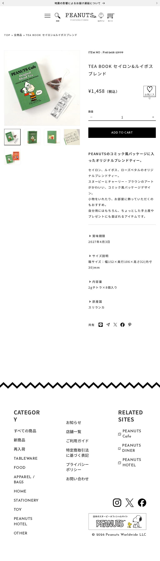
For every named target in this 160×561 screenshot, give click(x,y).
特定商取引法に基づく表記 (77, 453)
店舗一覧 (73, 432)
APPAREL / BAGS (24, 479)
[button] (47, 17)
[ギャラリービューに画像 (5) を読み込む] (12, 157)
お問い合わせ (77, 479)
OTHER (21, 533)
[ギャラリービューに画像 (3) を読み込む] (52, 137)
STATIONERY (26, 501)
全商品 (18, 35)
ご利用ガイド (77, 441)
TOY (17, 510)
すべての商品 (25, 431)
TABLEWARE (26, 459)
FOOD (19, 468)
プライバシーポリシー (77, 467)
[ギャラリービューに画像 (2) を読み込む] (32, 137)
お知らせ (73, 423)
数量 (91, 111)
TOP (7, 35)
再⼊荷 (19, 450)
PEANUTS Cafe (131, 434)
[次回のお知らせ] (157, 3)
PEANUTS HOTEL (23, 521)
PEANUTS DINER (131, 448)
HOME (20, 492)
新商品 (19, 440)
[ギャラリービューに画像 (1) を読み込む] (12, 137)
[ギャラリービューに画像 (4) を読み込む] (72, 137)
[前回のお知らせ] (3, 3)
